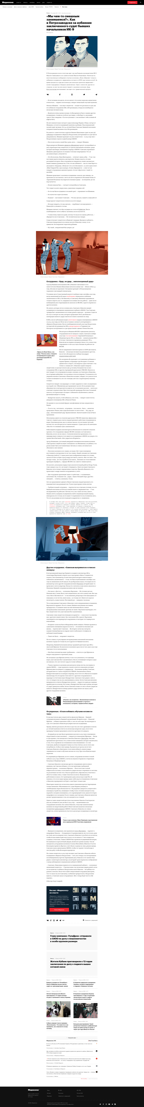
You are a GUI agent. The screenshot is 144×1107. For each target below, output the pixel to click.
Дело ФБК (31, 7)
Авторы (49, 1093)
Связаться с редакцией (91, 920)
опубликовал (71, 296)
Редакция (49, 1096)
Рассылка (60, 1093)
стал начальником (71, 336)
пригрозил (67, 502)
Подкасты (49, 2)
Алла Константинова (66, 13)
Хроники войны (39, 7)
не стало (68, 514)
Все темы (64, 6)
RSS (60, 1090)
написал (52, 505)
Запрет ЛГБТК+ (49, 7)
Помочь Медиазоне (59, 909)
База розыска (80, 1096)
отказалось (53, 506)
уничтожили (72, 320)
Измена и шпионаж (7, 7)
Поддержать (132, 2)
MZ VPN (79, 1090)
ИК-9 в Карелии (49, 32)
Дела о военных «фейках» (20, 7)
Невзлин (57, 7)
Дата (43, 2)
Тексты (38, 2)
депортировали (74, 326)
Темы (48, 1090)
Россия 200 (80, 1093)
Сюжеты (25, 2)
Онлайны (32, 2)
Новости (18, 2)
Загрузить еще (72, 1037)
